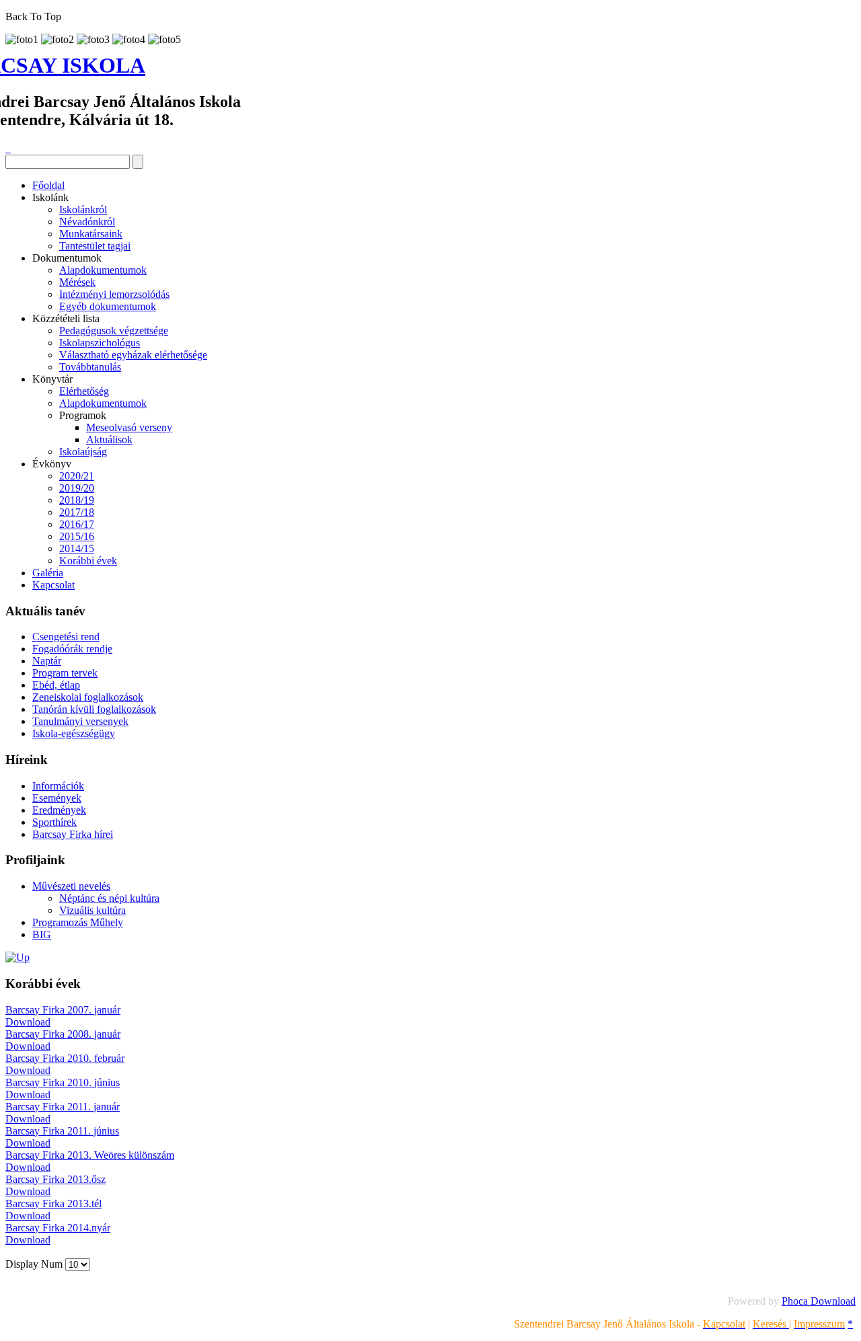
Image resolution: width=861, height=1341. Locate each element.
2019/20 (76, 488)
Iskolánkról (83, 209)
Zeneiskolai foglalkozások (87, 697)
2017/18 (76, 512)
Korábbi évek (88, 560)
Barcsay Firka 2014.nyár (57, 1227)
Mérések (77, 282)
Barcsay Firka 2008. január (62, 1034)
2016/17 (76, 524)
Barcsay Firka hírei (72, 834)
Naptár (46, 660)
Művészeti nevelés (71, 886)
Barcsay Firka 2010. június (62, 1082)
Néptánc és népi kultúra (109, 898)
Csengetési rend (66, 636)
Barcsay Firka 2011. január (62, 1106)
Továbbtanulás (90, 367)
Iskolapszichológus (99, 342)
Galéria (47, 572)
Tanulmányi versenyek (80, 721)
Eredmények (59, 810)
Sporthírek (54, 822)
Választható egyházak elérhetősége (133, 354)
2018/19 (76, 500)
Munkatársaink (90, 233)
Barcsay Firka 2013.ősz (55, 1179)
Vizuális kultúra (92, 910)
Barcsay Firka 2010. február (64, 1058)
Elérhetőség (84, 391)
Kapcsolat (53, 584)
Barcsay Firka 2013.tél (53, 1203)
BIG (41, 934)
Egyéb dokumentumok (107, 306)
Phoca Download (819, 1301)
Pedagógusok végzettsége (113, 330)
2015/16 (76, 536)
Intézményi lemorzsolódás (114, 294)
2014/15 (76, 548)
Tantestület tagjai (94, 246)
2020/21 (76, 476)
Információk (58, 786)
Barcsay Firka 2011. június (62, 1131)
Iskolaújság (83, 451)
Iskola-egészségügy (73, 733)
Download (27, 1022)
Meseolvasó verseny (129, 427)
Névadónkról (87, 221)
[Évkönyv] (17, 957)
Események (56, 798)
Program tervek (65, 673)
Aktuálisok (109, 439)
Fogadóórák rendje (72, 648)
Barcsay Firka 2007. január (62, 1010)
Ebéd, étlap (56, 685)
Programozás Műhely (77, 922)
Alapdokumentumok (103, 270)
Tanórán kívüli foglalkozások (94, 709)
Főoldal (48, 185)
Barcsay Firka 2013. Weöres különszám (89, 1155)
